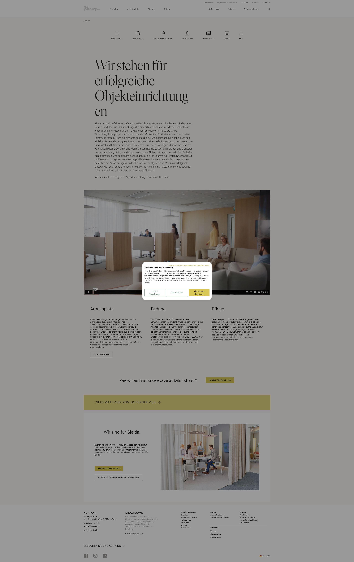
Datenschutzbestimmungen (180, 265)
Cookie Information (201, 265)
